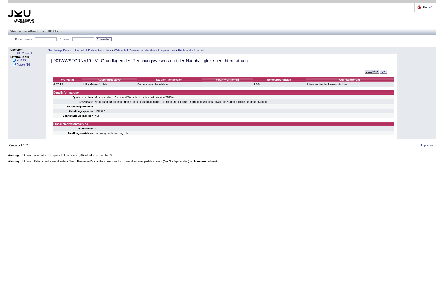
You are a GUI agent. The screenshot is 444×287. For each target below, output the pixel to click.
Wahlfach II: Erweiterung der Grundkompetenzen (144, 50)
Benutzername (24, 39)
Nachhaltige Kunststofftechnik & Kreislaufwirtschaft (79, 50)
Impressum (428, 145)
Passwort (65, 39)
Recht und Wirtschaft (191, 50)
